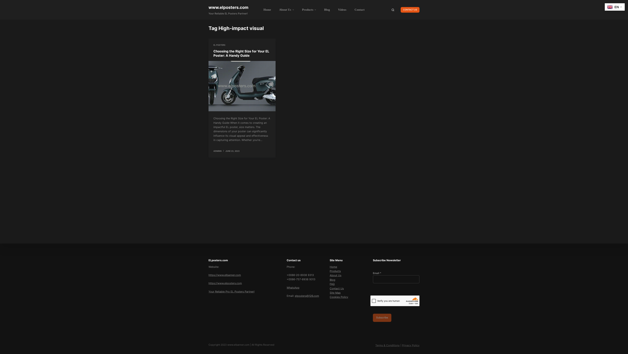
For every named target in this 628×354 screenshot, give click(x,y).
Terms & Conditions (387, 345)
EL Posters (219, 45)
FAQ (332, 284)
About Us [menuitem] (285, 9)
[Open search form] (393, 10)
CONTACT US (410, 9)
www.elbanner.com (238, 344)
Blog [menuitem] (327, 9)
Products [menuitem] (307, 9)
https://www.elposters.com (225, 283)
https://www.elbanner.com (225, 275)
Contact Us (337, 288)
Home (333, 266)
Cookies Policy (339, 297)
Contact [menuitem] (360, 9)
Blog (332, 279)
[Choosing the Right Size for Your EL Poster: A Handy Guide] (242, 86)
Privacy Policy (410, 345)
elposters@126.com (307, 295)
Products (335, 271)
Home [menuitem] (267, 9)
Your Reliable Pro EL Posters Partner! (231, 291)
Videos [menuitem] (342, 9)
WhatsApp (293, 287)
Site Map (335, 292)
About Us (335, 275)
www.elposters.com (228, 7)
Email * (377, 273)
